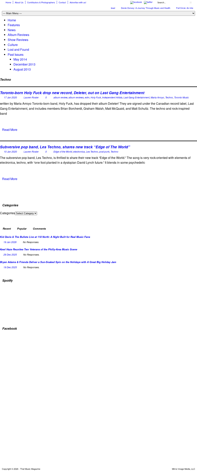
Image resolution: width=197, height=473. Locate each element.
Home (8, 2)
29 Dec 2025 (10, 254)
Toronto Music (181, 97)
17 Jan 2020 (10, 97)
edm (87, 97)
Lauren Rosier (31, 97)
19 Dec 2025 (10, 267)
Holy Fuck (96, 97)
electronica (79, 151)
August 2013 (22, 69)
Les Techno (92, 151)
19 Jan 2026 (10, 242)
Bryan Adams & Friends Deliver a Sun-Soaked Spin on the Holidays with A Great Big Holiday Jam (58, 262)
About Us (19, 2)
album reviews (76, 97)
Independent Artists (112, 97)
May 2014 (20, 59)
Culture (13, 44)
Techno (169, 97)
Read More (9, 129)
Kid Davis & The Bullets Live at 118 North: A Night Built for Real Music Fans (45, 237)
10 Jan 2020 (10, 151)
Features (14, 25)
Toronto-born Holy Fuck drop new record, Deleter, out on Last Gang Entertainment (72, 92)
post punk (104, 151)
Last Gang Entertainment (136, 97)
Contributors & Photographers (41, 2)
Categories (7, 213)
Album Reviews (18, 34)
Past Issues (15, 54)
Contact (62, 2)
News (12, 30)
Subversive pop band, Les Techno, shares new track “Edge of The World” (65, 146)
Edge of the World (62, 151)
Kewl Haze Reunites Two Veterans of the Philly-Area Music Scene (38, 249)
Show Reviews (18, 39)
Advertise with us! (78, 2)
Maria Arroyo (157, 97)
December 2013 (24, 64)
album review (60, 97)
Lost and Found (18, 49)
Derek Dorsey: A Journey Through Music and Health (141, 7)
